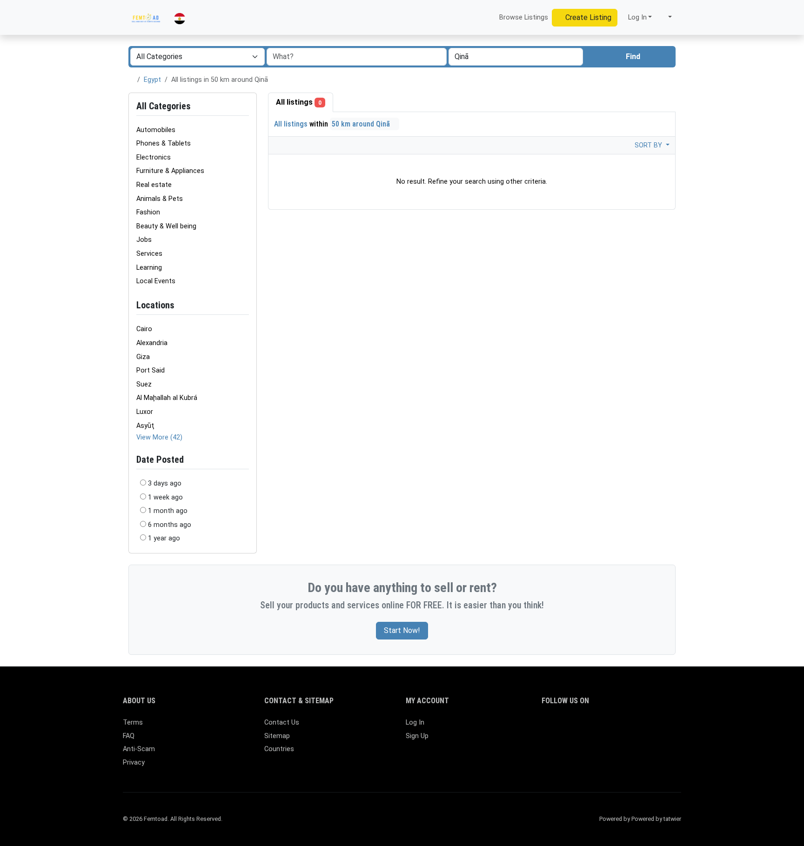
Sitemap (277, 736)
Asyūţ (145, 426)
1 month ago (168, 511)
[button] (666, 18)
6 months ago (169, 525)
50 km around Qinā (362, 124)
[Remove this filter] (245, 305)
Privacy (134, 762)
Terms (133, 722)
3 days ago (164, 483)
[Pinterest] (601, 727)
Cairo (144, 329)
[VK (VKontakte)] (655, 727)
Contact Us (281, 722)
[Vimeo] (642, 727)
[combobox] (516, 57)
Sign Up (417, 736)
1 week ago (165, 497)
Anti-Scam (139, 749)
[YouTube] (628, 727)
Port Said (150, 370)
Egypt (152, 80)
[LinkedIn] (588, 727)
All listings (299, 102)
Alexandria (152, 343)
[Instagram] (574, 727)
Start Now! (402, 630)
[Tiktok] (615, 727)
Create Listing (587, 17)
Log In (415, 722)
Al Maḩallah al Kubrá (166, 398)
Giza (143, 357)
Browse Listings (522, 17)
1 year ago (164, 538)
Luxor (144, 412)
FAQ (128, 736)
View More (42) (159, 437)
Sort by (649, 145)
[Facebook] (547, 727)
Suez (144, 384)
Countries (279, 749)
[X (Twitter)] (561, 727)
